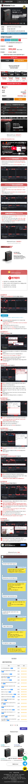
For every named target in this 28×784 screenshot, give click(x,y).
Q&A (17, 117)
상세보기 (10, 80)
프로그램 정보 (4, 117)
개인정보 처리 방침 (16, 772)
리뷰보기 (24, 117)
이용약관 (10, 772)
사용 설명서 (10, 117)
